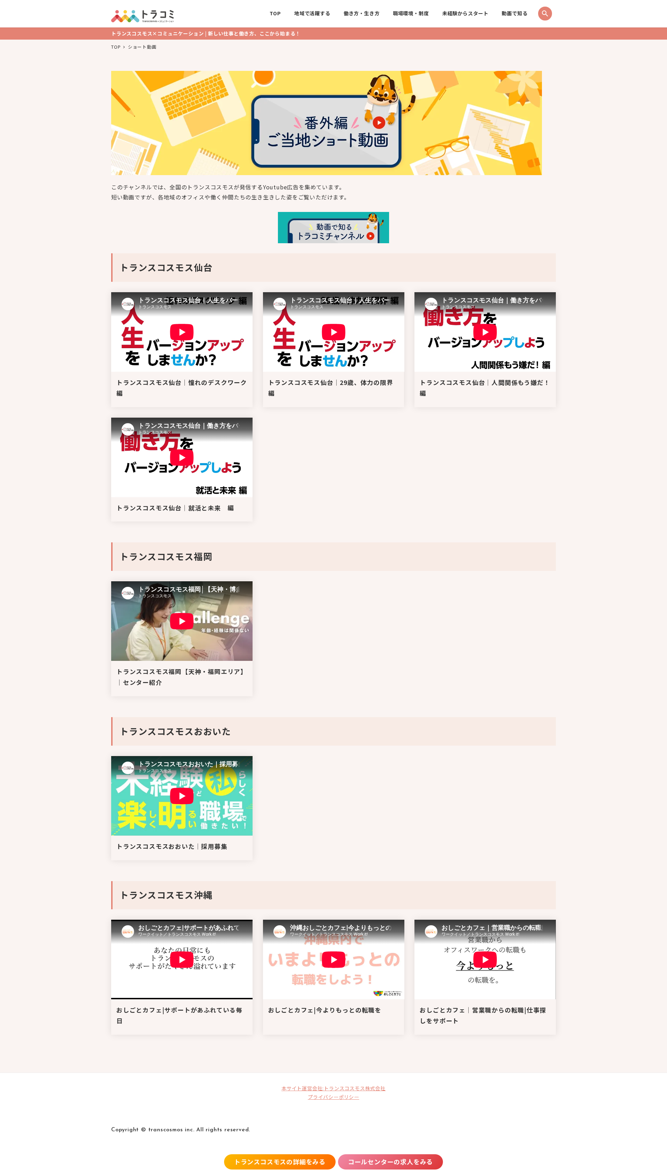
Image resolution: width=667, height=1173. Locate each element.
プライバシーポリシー (333, 1096)
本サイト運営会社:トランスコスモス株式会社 (333, 1088)
